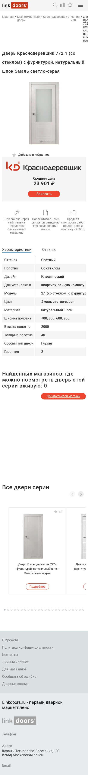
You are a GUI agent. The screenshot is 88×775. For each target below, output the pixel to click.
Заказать (44, 194)
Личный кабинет (15, 662)
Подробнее (37, 586)
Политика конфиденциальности (27, 647)
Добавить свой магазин (63, 396)
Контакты (10, 655)
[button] (81, 494)
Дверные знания (15, 684)
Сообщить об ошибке (19, 676)
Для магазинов (14, 669)
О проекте (10, 640)
